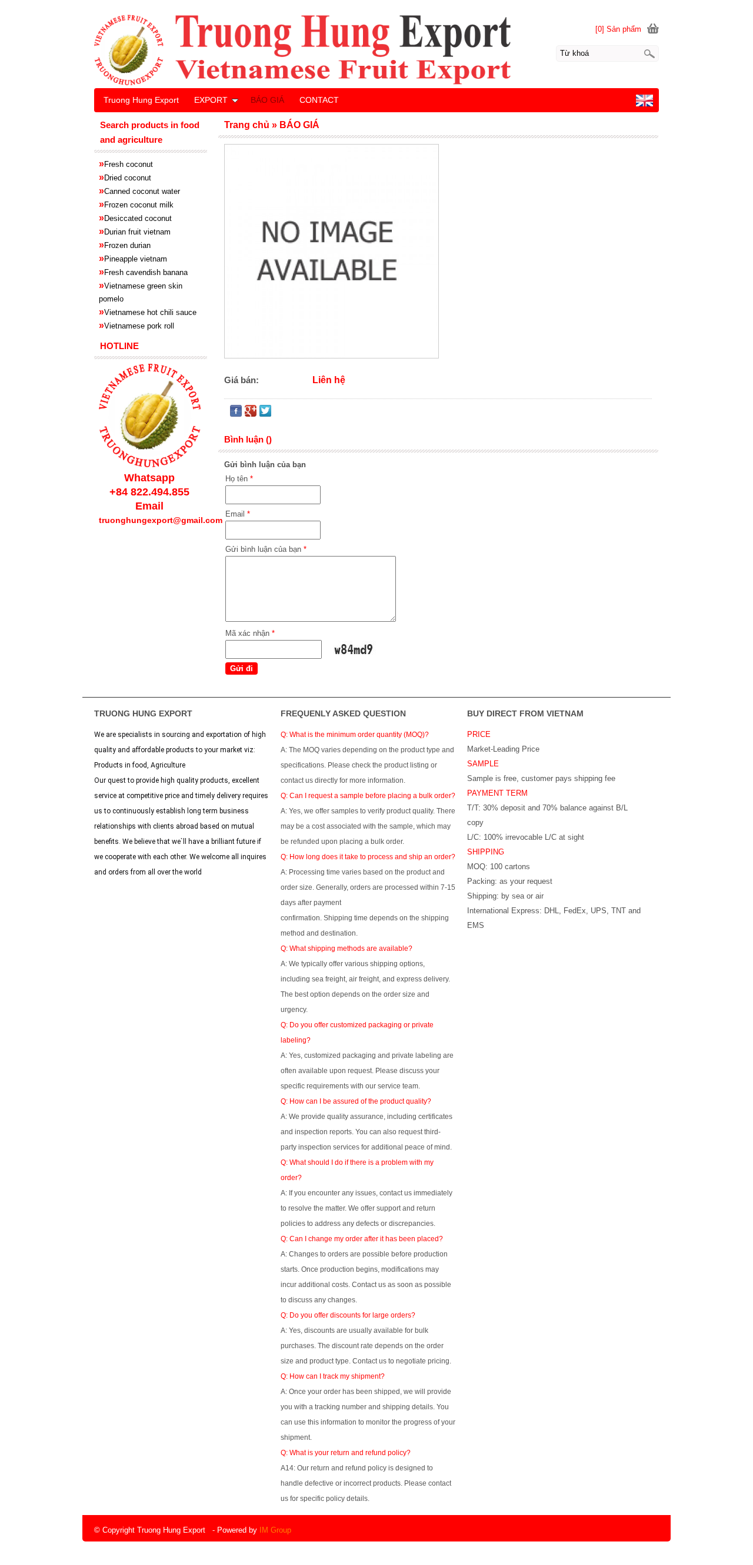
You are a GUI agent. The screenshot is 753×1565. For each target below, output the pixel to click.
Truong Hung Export (141, 100)
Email (237, 514)
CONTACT (319, 100)
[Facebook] (236, 413)
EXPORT (211, 100)
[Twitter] (265, 413)
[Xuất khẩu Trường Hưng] (376, 49)
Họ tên (239, 478)
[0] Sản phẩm (618, 29)
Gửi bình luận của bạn (265, 549)
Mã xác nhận (250, 633)
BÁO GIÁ (267, 100)
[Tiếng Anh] (644, 103)
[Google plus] (250, 413)
